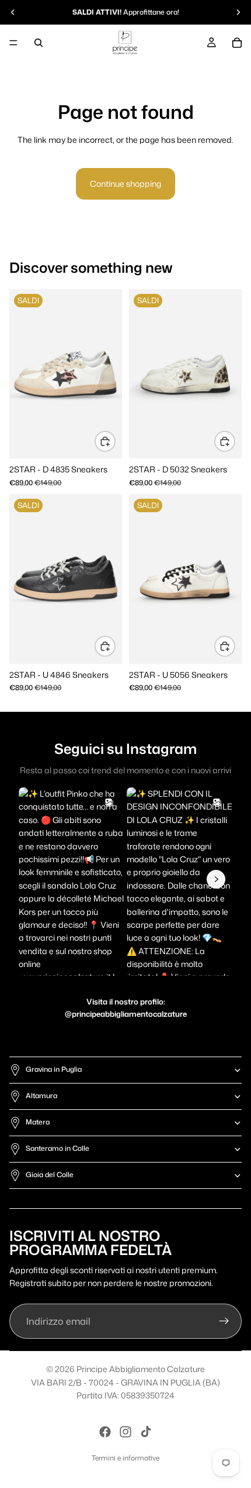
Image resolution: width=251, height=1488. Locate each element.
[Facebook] (105, 1432)
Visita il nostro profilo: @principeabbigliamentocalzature (126, 1007)
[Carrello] (237, 43)
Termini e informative (125, 1458)
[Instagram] (125, 1432)
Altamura (41, 1095)
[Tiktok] (146, 1432)
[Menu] (13, 42)
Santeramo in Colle (57, 1148)
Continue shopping (125, 183)
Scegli (115, 441)
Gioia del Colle (50, 1175)
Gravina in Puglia (54, 1069)
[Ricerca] (38, 43)
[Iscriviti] (224, 1321)
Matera (38, 1122)
